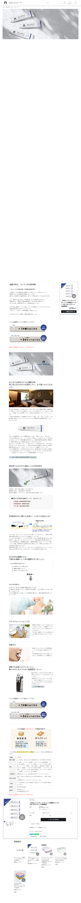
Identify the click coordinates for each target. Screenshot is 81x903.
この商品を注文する (70, 311)
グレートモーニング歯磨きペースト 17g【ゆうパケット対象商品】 (19, 859)
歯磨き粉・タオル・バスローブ (12, 7)
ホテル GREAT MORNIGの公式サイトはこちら (24, 457)
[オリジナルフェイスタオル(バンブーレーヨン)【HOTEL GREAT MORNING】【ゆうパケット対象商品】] (47, 850)
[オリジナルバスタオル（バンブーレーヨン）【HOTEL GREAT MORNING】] (61, 850)
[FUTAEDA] (5, 3)
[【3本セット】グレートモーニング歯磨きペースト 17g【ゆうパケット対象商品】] (34, 850)
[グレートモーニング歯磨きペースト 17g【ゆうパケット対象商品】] (20, 850)
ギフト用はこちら (39, 686)
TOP (4, 7)
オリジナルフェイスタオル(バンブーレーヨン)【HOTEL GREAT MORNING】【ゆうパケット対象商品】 (47, 860)
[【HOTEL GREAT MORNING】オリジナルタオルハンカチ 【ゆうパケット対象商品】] (20, 876)
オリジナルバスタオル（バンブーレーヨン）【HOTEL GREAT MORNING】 (61, 859)
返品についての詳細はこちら (38, 827)
